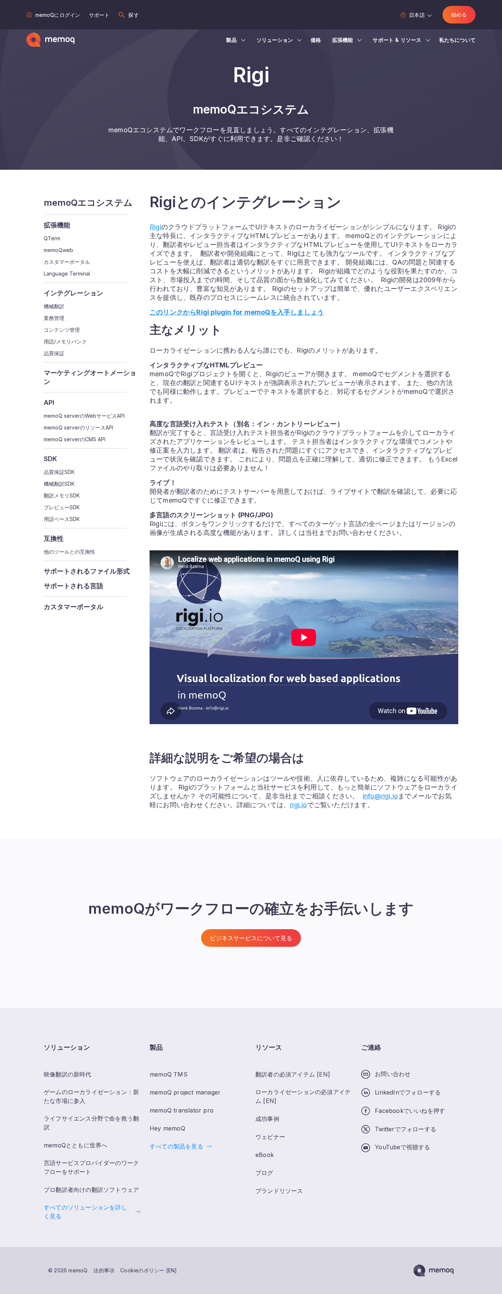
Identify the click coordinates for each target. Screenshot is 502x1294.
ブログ (264, 1172)
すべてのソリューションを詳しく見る (85, 1212)
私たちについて (457, 40)
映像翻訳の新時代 (68, 1074)
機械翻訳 (54, 306)
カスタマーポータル (67, 262)
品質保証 (54, 353)
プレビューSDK (62, 507)
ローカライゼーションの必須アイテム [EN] (303, 1096)
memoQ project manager (185, 1092)
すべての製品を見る (176, 1146)
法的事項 (103, 1270)
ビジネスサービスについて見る (251, 938)
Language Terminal (67, 274)
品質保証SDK (59, 472)
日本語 (416, 15)
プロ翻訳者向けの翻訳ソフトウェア (91, 1189)
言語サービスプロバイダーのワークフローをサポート (91, 1167)
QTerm (52, 238)
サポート (99, 15)
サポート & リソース (397, 40)
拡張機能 (342, 40)
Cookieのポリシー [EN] (148, 1270)
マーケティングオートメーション (90, 377)
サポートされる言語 (73, 586)
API (49, 402)
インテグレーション (73, 293)
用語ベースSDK (62, 519)
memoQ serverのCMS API (74, 439)
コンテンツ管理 (62, 330)
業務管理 (54, 318)
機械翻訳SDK (59, 484)
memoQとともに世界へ (75, 1145)
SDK (50, 459)
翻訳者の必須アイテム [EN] (292, 1074)
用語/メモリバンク (65, 342)
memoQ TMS (168, 1074)
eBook (264, 1154)
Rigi (155, 227)
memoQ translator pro (182, 1110)
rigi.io (298, 805)
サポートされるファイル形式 (87, 571)
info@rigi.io (380, 796)
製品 (231, 40)
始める (459, 14)
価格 (316, 40)
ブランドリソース (279, 1190)
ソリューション (275, 40)
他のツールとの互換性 (69, 552)
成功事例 (267, 1118)
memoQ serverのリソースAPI (78, 428)
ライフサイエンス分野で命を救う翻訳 (91, 1123)
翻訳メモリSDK (62, 496)
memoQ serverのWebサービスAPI (84, 416)
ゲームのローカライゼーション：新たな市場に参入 (91, 1096)
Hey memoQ (167, 1128)
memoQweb (58, 250)
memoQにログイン (57, 15)
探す (133, 15)
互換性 (54, 538)
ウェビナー (270, 1136)
